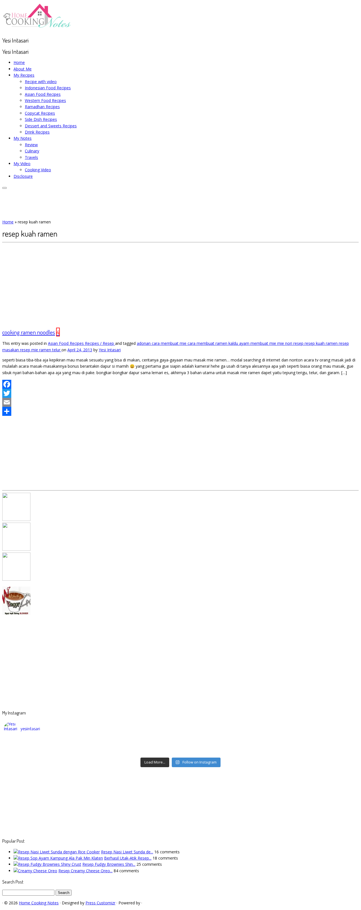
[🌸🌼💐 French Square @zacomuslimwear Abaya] (136, 744)
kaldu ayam (239, 343)
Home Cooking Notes (39, 902)
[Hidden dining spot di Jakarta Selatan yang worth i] (136, 751)
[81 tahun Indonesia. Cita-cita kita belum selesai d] (225, 744)
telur (56, 349)
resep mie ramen (36, 349)
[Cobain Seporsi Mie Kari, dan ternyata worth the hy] (225, 751)
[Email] (180, 402)
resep (299, 343)
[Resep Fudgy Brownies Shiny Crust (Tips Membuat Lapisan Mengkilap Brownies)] (47, 864)
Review (31, 144)
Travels (31, 157)
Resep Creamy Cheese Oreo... (85, 870)
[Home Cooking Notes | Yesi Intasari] (37, 29)
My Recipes (24, 75)
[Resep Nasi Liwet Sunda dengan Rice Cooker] (57, 851)
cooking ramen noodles (28, 332)
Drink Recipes (37, 132)
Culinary (32, 151)
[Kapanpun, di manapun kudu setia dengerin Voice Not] (48, 744)
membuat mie (263, 343)
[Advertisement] (180, 284)
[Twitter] (180, 393)
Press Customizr (100, 902)
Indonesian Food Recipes (48, 87)
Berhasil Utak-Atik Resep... (127, 858)
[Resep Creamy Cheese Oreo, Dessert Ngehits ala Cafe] (35, 870)
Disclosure (23, 176)
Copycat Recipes (40, 113)
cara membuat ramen (208, 343)
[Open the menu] (4, 188)
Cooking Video (38, 169)
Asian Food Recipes (43, 94)
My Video (22, 163)
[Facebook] (180, 384)
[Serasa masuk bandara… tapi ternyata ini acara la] (313, 751)
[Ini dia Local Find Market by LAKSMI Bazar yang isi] (313, 744)
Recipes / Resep (100, 343)
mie (281, 343)
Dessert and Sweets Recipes (51, 125)
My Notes (23, 138)
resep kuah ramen (322, 343)
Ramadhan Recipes (42, 106)
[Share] (180, 411)
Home (19, 62)
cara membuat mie (170, 343)
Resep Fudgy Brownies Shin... (108, 864)
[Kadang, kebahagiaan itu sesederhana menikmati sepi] (48, 751)
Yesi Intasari (110, 349)
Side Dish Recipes (41, 119)
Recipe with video (41, 81)
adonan (144, 343)
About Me (23, 69)
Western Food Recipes (45, 100)
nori (289, 343)
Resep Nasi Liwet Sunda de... (127, 851)
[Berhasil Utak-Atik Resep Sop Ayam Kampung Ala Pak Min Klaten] (58, 858)
